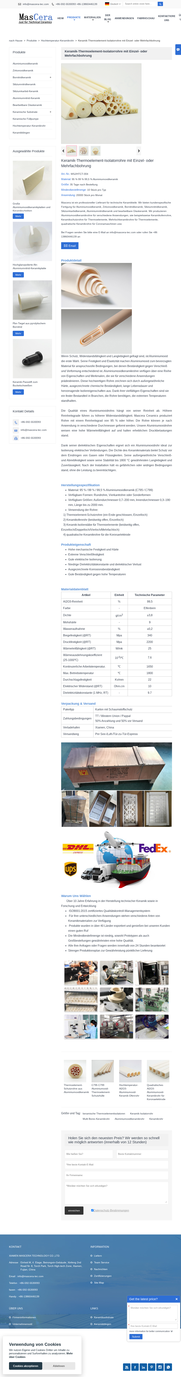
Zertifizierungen (103, 1275)
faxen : (13, 1289)
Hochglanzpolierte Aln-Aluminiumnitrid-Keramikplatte (29, 266)
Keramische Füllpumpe (26, 118)
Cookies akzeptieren (25, 1365)
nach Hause (15, 40)
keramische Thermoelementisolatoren (104, 1113)
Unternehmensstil (22, 1324)
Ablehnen (59, 1365)
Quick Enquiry (176, 1299)
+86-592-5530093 (31, 422)
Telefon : (14, 1283)
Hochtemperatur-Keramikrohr (57, 40)
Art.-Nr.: (66, 173)
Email (70, 245)
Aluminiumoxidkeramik (25, 63)
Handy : (13, 1296)
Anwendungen (124, 18)
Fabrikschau (146, 18)
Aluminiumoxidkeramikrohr (129, 1118)
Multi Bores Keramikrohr (96, 1118)
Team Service (101, 1262)
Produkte (74, 17)
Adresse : (14, 1262)
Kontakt (15, 1246)
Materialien (92, 17)
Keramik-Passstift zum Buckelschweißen (25, 384)
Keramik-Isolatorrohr (141, 1113)
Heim (60, 18)
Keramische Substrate (25, 111)
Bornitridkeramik (22, 77)
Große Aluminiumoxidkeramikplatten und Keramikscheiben (31, 207)
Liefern (98, 1255)
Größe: (65, 184)
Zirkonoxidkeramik (23, 70)
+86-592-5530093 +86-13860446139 (76, 4)
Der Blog (107, 17)
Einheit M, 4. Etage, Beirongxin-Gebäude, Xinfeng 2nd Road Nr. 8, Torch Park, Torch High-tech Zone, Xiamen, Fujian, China (51, 1266)
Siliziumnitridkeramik (24, 84)
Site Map (99, 1282)
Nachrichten (100, 1269)
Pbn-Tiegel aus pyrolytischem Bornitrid (29, 325)
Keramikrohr (156, 1118)
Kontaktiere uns (167, 18)
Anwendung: (68, 195)
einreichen (74, 1210)
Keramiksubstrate (104, 1317)
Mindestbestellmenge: (74, 189)
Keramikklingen (21, 132)
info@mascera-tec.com (36, 4)
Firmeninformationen (24, 1317)
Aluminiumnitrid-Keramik (26, 98)
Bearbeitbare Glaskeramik (27, 105)
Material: (66, 179)
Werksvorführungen (24, 1330)
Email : (13, 1276)
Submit (136, 1336)
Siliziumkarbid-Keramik (25, 91)
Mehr (18, 216)
